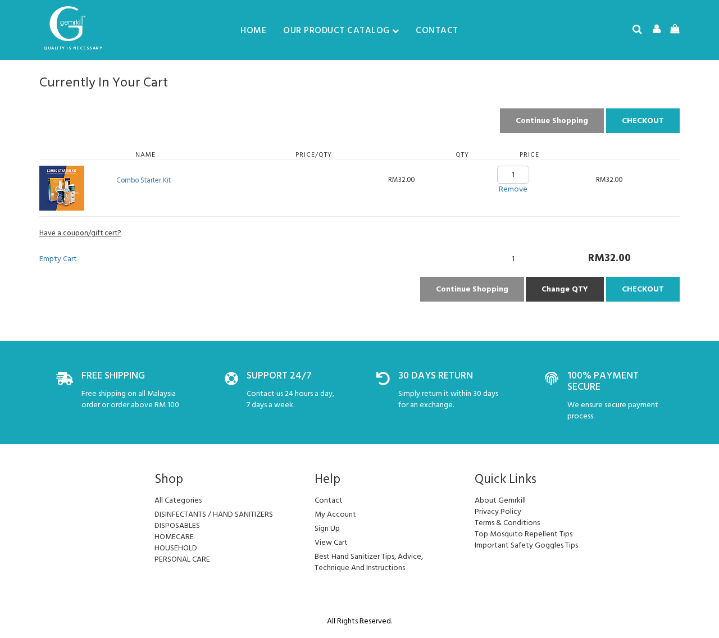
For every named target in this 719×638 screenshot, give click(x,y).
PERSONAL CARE (182, 559)
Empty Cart (58, 258)
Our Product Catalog (336, 30)
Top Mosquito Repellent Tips (523, 533)
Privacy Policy (498, 511)
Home (253, 30)
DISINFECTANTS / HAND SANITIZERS (213, 514)
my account (335, 514)
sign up (327, 528)
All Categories (178, 500)
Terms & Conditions (507, 522)
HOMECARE (174, 536)
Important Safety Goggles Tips (526, 545)
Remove (513, 189)
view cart (331, 542)
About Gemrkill (500, 500)
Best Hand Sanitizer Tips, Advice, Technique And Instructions (369, 562)
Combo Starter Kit (143, 180)
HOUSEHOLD (175, 547)
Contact (437, 30)
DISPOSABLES (177, 525)
